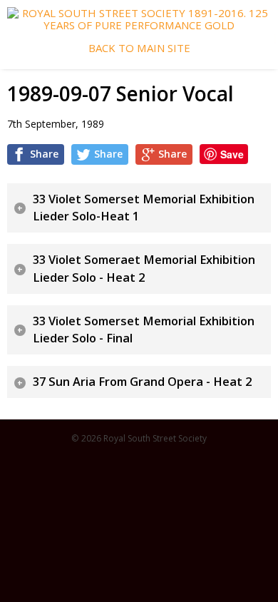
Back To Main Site (139, 48)
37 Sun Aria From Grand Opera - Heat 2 (142, 381)
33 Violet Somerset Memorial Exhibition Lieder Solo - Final (143, 330)
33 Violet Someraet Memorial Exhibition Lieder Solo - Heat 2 (144, 268)
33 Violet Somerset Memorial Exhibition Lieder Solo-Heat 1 (143, 208)
